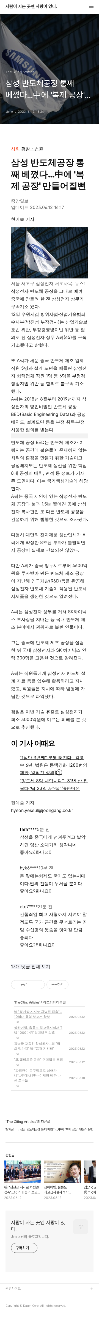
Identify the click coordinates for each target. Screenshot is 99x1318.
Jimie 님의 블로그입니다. (30, 1236)
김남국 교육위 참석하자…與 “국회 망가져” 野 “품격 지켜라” (37, 1046)
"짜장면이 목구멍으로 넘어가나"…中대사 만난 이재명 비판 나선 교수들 (37, 1075)
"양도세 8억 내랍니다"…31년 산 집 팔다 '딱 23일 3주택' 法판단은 (54, 784)
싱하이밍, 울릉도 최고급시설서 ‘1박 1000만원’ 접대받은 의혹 (38, 1030)
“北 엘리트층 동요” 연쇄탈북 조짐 (38, 1059)
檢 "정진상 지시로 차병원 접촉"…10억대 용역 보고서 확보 (38, 1014)
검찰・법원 (32, 148)
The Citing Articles (27, 1002)
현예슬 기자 (22, 219)
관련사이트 (13, 1288)
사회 (15, 148)
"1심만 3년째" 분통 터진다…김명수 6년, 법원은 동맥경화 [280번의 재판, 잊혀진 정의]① (53, 765)
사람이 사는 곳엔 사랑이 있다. (31, 6)
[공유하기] (31, 984)
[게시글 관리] (38, 984)
